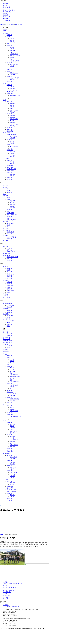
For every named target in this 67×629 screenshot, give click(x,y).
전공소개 (5, 266)
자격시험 (9, 283)
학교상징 (5, 240)
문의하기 (5, 599)
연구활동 (9, 322)
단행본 (8, 317)
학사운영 (5, 280)
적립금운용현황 (11, 220)
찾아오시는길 (10, 232)
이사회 (8, 225)
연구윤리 (9, 324)
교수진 (8, 199)
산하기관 (9, 307)
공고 (8, 218)
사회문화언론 (10, 275)
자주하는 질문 (11, 251)
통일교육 (9, 276)
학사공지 (9, 333)
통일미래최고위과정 (12, 257)
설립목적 (5, 185)
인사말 (8, 188)
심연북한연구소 (7, 303)
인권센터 (5, 351)
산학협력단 (6, 319)
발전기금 (5, 228)
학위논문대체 (10, 290)
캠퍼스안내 (6, 230)
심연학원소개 (10, 223)
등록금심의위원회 (12, 214)
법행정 (8, 270)
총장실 (5, 187)
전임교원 (12, 201)
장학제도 (9, 250)
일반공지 (9, 335)
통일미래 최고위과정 (9, 10)
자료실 (8, 326)
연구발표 (9, 287)
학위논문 (9, 289)
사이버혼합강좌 (7, 342)
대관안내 (9, 233)
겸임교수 (12, 204)
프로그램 (9, 258)
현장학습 (9, 310)
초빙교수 (12, 206)
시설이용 (5, 344)
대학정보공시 (7, 592)
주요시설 (9, 346)
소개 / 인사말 (10, 305)
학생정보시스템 (7, 340)
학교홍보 (5, 235)
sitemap (5, 29)
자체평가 (9, 216)
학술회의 (9, 312)
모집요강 (9, 248)
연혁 (4, 194)
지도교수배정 (10, 285)
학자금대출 (6, 337)
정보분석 (9, 278)
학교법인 (5, 221)
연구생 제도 (6, 253)
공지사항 (5, 332)
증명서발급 (6, 7)
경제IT (8, 273)
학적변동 (9, 292)
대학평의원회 (10, 213)
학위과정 (5, 246)
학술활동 (5, 308)
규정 (8, 211)
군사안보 (9, 271)
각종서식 (5, 295)
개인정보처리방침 (8, 590)
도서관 (8, 347)
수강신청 (9, 282)
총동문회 (5, 349)
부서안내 (9, 209)
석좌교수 (12, 207)
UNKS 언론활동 (11, 237)
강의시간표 (6, 297)
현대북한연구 (10, 315)
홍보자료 (9, 238)
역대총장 (9, 192)
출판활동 (5, 314)
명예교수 (12, 202)
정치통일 (9, 268)
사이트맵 (5, 597)
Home (1, 534)
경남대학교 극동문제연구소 (11, 606)
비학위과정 (6, 255)
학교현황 (5, 195)
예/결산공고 (6, 595)
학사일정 (5, 294)
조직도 (8, 197)
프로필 (8, 190)
